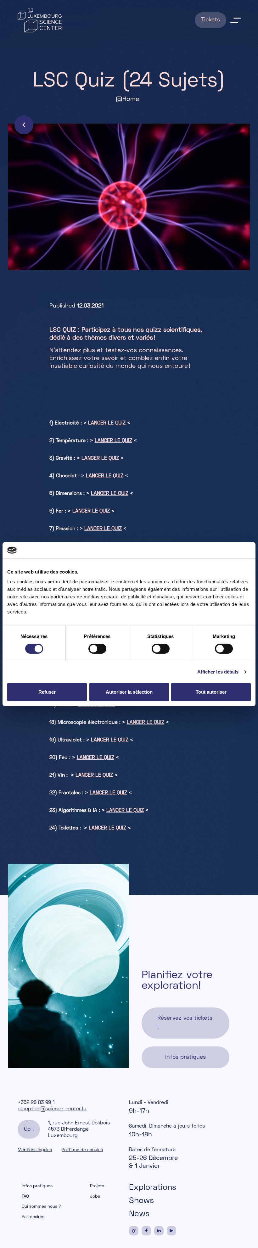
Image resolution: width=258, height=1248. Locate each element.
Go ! (29, 1129)
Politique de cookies (82, 1150)
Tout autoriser (211, 692)
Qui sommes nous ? (41, 1207)
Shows (141, 1201)
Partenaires (33, 1217)
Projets (97, 1186)
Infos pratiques (185, 1057)
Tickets (210, 20)
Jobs (95, 1197)
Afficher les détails (218, 671)
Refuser (47, 692)
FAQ (25, 1197)
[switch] (97, 649)
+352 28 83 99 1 (36, 1103)
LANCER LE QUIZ (107, 423)
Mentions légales (35, 1150)
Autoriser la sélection (129, 692)
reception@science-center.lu (52, 1109)
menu (235, 20)
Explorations (152, 1188)
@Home (127, 99)
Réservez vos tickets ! (184, 1023)
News (139, 1214)
